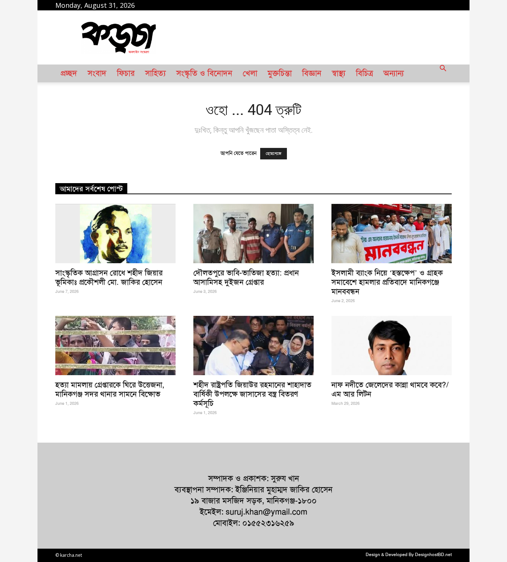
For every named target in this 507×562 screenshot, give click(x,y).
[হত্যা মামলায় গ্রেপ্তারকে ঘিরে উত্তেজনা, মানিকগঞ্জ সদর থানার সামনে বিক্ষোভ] (115, 345)
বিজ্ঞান (311, 73)
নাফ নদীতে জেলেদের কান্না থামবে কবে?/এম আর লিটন (390, 389)
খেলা (250, 73)
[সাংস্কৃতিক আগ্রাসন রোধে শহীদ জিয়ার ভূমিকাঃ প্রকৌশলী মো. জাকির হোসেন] (115, 233)
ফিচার (126, 73)
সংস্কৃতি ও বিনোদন (204, 73)
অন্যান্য (393, 73)
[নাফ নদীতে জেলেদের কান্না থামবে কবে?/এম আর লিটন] (391, 345)
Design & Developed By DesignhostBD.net (409, 555)
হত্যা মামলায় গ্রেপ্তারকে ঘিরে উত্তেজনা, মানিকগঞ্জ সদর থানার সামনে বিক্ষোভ (109, 389)
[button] (443, 73)
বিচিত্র (364, 73)
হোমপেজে (273, 153)
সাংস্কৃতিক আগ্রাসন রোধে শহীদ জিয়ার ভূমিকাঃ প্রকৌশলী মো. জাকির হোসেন (109, 277)
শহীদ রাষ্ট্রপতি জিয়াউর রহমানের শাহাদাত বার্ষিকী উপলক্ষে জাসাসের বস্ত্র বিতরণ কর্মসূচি (252, 394)
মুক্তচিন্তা (280, 73)
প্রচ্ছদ (68, 73)
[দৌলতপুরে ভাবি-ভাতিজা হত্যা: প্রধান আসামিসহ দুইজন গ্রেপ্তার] (253, 233)
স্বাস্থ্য (339, 73)
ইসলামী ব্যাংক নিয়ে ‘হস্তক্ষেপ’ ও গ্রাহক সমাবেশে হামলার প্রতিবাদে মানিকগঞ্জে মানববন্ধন (387, 282)
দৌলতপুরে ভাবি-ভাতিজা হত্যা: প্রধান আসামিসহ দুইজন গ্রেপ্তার (246, 277)
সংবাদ (97, 73)
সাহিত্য (155, 73)
